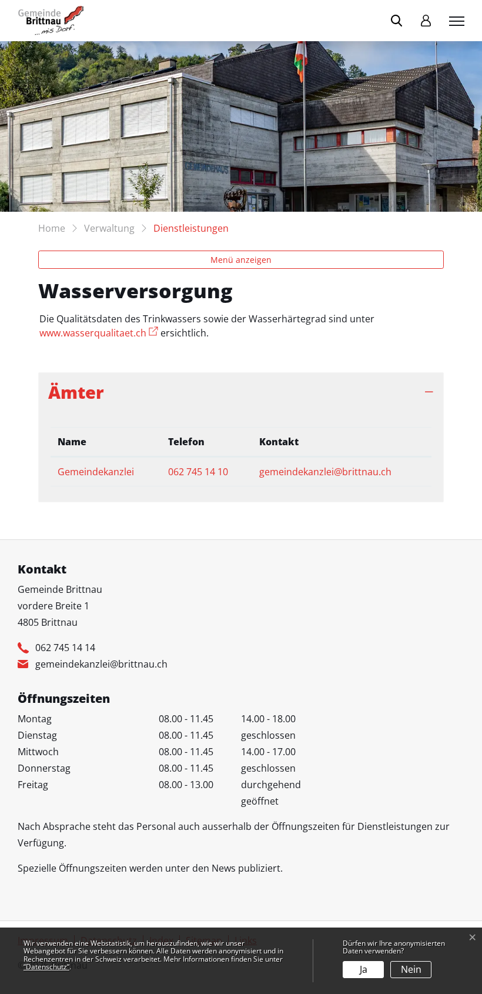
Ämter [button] (76, 392)
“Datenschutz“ (46, 967)
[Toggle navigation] (455, 20)
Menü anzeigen (241, 259)
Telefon (186, 441)
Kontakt (279, 441)
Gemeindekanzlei (96, 471)
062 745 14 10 (198, 471)
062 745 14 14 (65, 647)
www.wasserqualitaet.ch (98, 332)
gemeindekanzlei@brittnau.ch (325, 471)
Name (72, 441)
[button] (399, 21)
